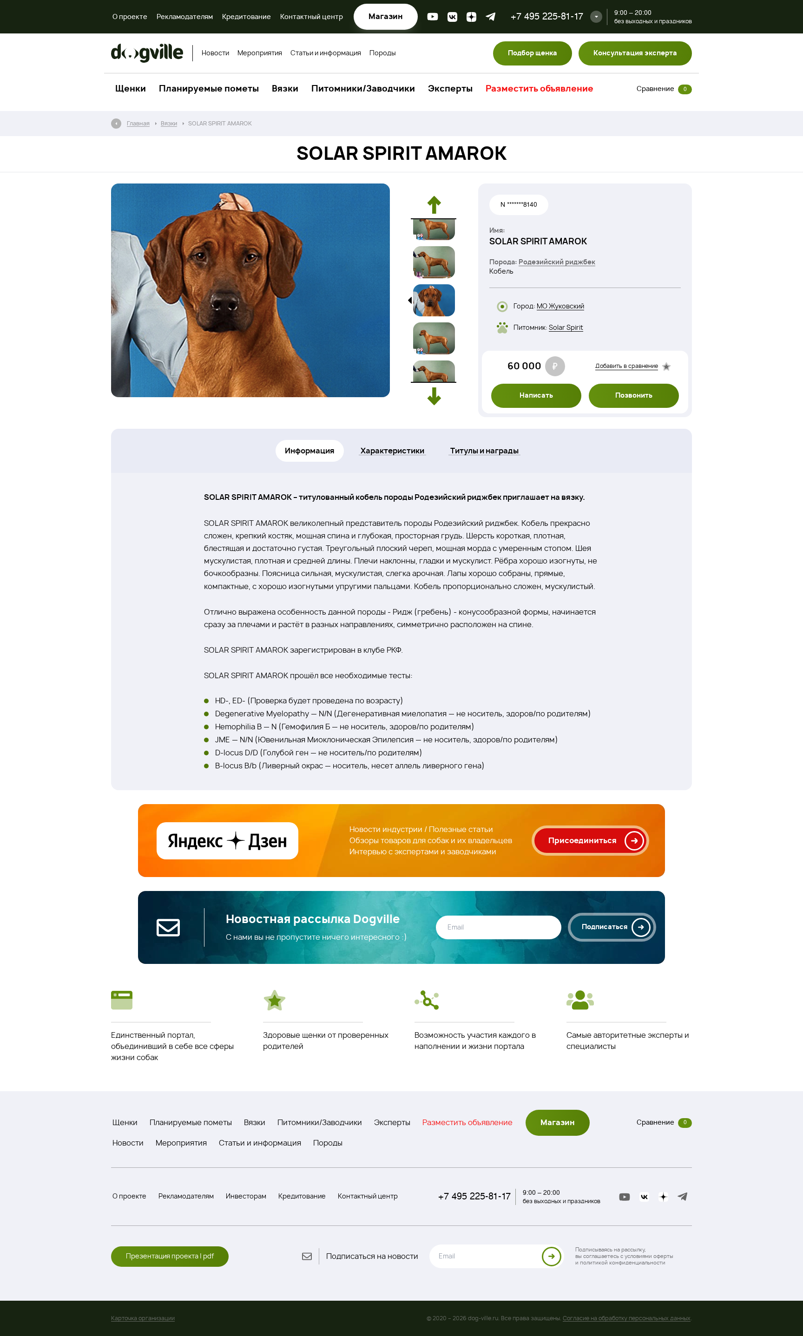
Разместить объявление (539, 89)
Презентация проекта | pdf (170, 1256)
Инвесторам (246, 1196)
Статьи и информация (325, 53)
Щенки (130, 89)
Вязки (285, 89)
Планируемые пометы (209, 89)
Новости (215, 53)
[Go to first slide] (434, 396)
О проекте (129, 17)
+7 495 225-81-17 (547, 16)
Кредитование (246, 17)
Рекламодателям (185, 17)
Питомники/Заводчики (363, 89)
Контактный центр (311, 17)
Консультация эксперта (635, 53)
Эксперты (450, 89)
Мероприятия (259, 53)
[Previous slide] (434, 205)
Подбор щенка (532, 53)
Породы (382, 53)
